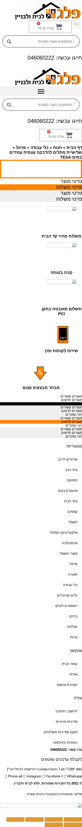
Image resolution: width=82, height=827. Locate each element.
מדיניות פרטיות (66, 721)
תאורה (72, 574)
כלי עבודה (40, 147)
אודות (73, 674)
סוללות (72, 627)
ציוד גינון (71, 470)
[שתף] (54, 819)
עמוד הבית (69, 664)
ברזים (73, 616)
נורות (73, 637)
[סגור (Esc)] (73, 819)
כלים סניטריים (67, 595)
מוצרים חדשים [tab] (71, 400)
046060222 (58, 749)
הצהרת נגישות (67, 685)
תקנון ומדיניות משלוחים (60, 732)
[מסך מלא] (35, 819)
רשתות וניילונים (66, 606)
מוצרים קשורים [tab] (71, 396)
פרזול (21, 147)
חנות (57, 147)
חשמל (73, 522)
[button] (41, 91)
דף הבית (74, 147)
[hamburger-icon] (77, 24)
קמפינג (72, 511)
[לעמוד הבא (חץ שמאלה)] (54, 824)
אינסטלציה (69, 543)
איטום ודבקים (67, 491)
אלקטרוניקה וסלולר (63, 532)
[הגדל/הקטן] (15, 819)
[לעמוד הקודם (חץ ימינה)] (73, 824)
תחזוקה (72, 480)
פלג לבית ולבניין (27, 783)
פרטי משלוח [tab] (69, 187)
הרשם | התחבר (66, 711)
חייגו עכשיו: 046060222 (55, 58)
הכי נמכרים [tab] (74, 403)
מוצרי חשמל (68, 553)
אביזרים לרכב (67, 459)
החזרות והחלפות (65, 742)
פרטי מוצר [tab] (71, 181)
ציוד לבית (70, 501)
